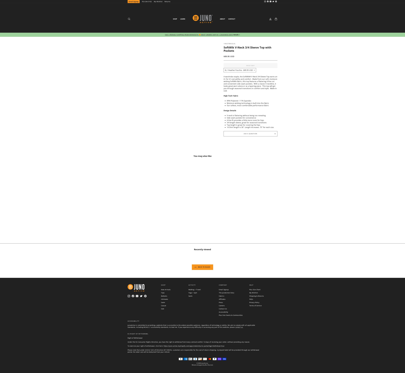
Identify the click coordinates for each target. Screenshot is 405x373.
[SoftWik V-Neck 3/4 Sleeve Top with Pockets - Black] (145, 227)
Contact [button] (231, 19)
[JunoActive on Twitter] (141, 296)
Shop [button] (175, 19)
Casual (163, 306)
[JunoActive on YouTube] (137, 296)
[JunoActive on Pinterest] (145, 296)
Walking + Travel (194, 290)
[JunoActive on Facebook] (133, 296)
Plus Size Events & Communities (231, 315)
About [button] (222, 19)
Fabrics (221, 296)
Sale (162, 309)
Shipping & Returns (256, 296)
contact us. (239, 327)
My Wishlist (158, 2)
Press (221, 302)
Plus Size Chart (255, 290)
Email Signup (224, 290)
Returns (167, 2)
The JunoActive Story (226, 293)
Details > (236, 35)
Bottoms (164, 296)
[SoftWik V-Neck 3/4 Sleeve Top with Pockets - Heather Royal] (150, 227)
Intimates (164, 299)
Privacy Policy (254, 302)
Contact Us (223, 309)
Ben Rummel (209, 365)
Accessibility (223, 312)
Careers (222, 306)
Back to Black (204, 267)
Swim (163, 302)
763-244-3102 (147, 2)
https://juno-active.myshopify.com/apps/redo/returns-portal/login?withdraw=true (194, 346)
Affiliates (222, 299)
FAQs (251, 299)
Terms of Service (255, 306)
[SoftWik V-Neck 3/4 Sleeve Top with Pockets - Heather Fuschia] (140, 227)
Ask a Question (250, 134)
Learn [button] (182, 19)
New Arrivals (166, 290)
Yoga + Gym (192, 293)
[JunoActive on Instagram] (129, 296)
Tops (163, 293)
